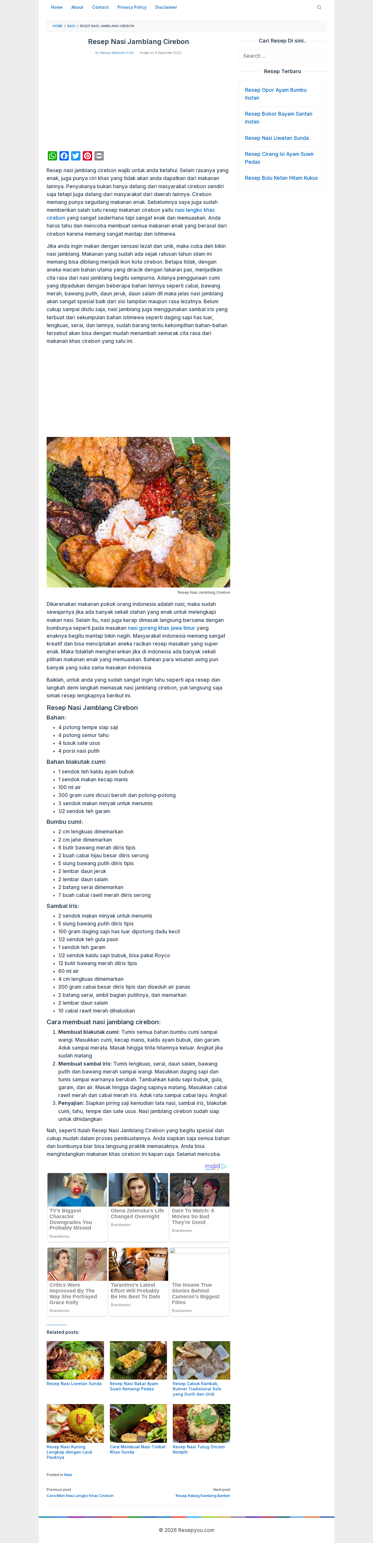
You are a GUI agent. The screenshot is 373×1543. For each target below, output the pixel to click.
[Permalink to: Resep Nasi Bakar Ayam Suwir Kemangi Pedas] (138, 1360)
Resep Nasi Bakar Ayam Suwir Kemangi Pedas (134, 1386)
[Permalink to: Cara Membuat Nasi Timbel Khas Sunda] (138, 1423)
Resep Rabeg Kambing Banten (203, 1492)
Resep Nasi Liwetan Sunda (74, 1383)
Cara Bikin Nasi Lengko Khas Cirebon (80, 1492)
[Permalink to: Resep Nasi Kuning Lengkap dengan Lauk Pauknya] (75, 1423)
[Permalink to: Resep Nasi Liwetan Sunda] (75, 1360)
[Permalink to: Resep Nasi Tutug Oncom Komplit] (201, 1423)
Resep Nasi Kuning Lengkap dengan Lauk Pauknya (69, 1452)
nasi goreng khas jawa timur (161, 628)
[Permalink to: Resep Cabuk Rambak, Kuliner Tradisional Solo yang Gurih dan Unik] (201, 1360)
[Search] (319, 7)
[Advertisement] (138, 104)
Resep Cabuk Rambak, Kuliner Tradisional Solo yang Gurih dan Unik (197, 1388)
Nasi (68, 1474)
